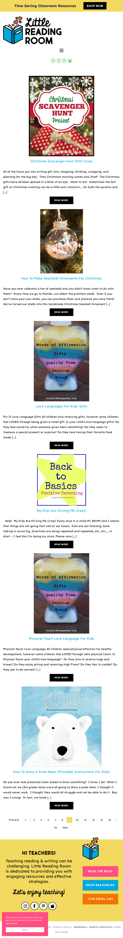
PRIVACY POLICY (62, 927)
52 (55, 827)
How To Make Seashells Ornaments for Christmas (61, 278)
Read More (61, 200)
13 (101, 819)
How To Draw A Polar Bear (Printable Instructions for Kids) (61, 772)
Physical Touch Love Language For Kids (61, 638)
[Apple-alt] (70, 61)
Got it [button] (24, 930)
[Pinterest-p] (64, 61)
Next (65, 827)
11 (85, 819)
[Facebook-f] (59, 61)
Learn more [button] (11, 923)
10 (77, 819)
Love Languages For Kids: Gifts (61, 406)
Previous (14, 819)
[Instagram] (53, 61)
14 (109, 819)
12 (93, 819)
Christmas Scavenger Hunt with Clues (62, 161)
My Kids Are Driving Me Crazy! (61, 511)
